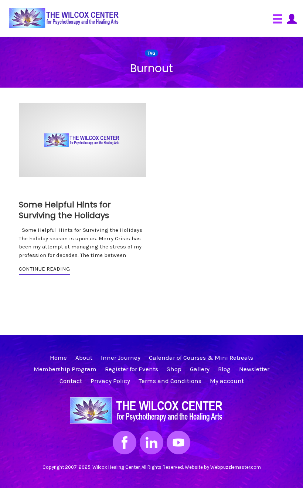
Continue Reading (44, 268)
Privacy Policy (110, 380)
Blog (224, 369)
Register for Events (131, 369)
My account (227, 380)
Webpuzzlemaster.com (235, 467)
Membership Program (65, 369)
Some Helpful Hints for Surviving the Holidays (65, 210)
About (83, 357)
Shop (174, 369)
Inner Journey (120, 357)
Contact (70, 380)
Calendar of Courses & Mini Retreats (201, 357)
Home (58, 357)
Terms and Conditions (170, 380)
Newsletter (254, 369)
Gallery (200, 369)
